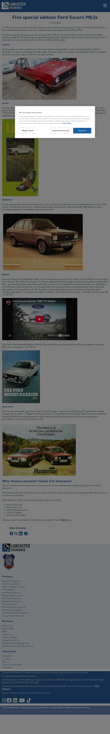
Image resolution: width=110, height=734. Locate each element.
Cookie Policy (66, 123)
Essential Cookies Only (60, 130)
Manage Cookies (28, 130)
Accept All (82, 130)
